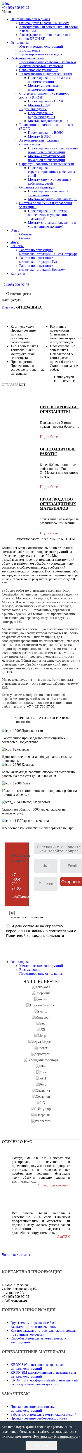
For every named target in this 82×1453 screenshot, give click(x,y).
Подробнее (49, 436)
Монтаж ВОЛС (39, 136)
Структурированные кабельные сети (46, 164)
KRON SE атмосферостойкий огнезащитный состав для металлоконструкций (44, 1382)
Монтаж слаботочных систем (41, 66)
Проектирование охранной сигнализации (48, 193)
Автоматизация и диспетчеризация (45, 74)
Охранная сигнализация (37, 187)
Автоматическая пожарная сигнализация (39, 142)
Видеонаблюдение (33, 109)
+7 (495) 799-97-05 (16, 285)
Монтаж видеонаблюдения (48, 121)
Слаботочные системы (27, 58)
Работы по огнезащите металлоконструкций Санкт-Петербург (48, 252)
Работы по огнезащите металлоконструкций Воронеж (42, 267)
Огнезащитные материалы (30, 19)
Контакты (17, 273)
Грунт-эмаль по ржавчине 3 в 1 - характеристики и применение (34, 1324)
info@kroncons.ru (24, 896)
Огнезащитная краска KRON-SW (44, 23)
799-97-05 (15, 7)
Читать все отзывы (16, 1254)
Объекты (26, 234)
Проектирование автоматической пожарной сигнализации (53, 150)
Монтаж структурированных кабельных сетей (49, 181)
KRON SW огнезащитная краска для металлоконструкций (37, 1366)
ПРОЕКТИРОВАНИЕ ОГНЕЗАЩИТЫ (59, 409)
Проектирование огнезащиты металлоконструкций (32, 1408)
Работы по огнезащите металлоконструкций (43, 1414)
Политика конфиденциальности (56, 1436)
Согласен (41, 1445)
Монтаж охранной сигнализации (52, 199)
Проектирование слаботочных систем (47, 62)
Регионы (17, 246)
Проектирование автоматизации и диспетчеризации (53, 79)
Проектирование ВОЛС (46, 132)
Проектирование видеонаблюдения (41, 115)
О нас (14, 230)
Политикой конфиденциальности (35, 935)
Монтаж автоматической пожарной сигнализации (46, 158)
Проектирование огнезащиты (41, 54)
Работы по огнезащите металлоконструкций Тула (38, 260)
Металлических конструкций (41, 46)
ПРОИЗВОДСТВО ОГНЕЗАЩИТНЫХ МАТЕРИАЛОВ (58, 503)
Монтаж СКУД (39, 105)
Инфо (14, 242)
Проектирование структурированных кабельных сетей (51, 171)
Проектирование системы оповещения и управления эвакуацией (48, 214)
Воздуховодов (29, 50)
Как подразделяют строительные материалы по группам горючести (43, 1332)
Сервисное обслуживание (38, 70)
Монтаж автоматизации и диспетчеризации (47, 87)
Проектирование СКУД (45, 101)
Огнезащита (19, 42)
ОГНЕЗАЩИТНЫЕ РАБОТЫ (58, 451)
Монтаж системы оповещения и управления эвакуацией (52, 224)
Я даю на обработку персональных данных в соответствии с (41, 931)
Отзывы (25, 238)
